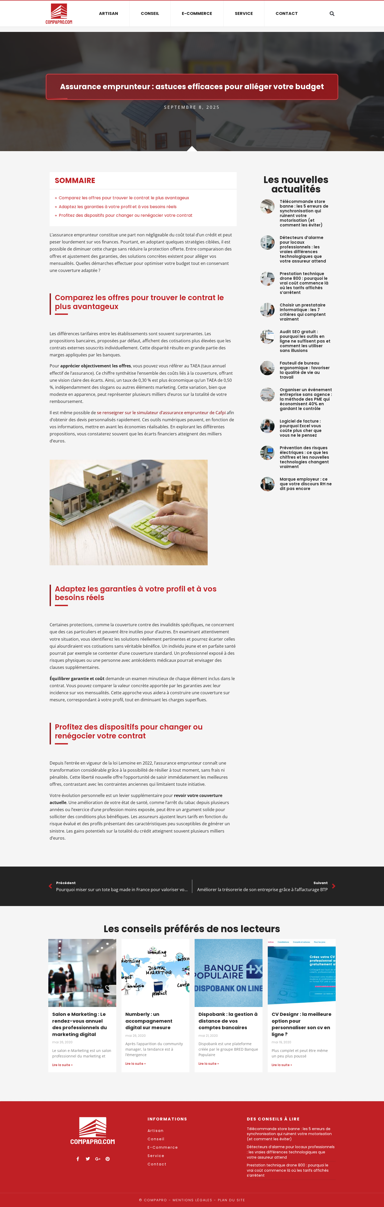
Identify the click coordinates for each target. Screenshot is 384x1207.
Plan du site (231, 1200)
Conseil (150, 13)
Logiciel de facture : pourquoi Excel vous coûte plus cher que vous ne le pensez (301, 428)
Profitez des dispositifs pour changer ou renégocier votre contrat (126, 215)
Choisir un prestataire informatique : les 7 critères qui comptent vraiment (303, 312)
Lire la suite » (62, 1065)
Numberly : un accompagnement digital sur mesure (148, 1021)
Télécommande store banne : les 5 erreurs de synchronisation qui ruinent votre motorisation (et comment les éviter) (304, 213)
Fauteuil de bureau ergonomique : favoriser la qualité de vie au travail (305, 370)
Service (244, 13)
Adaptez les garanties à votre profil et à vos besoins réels (118, 207)
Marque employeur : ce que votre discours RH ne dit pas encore (306, 483)
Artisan (108, 13)
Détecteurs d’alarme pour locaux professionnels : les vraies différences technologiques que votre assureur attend (303, 249)
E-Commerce (197, 13)
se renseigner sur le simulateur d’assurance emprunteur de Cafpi (161, 412)
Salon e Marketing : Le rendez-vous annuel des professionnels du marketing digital (79, 1024)
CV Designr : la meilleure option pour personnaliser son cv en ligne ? (301, 1024)
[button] (332, 13)
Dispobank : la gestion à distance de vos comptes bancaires (228, 1021)
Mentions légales (192, 1200)
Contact (287, 13)
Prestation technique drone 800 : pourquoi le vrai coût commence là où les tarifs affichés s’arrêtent (304, 283)
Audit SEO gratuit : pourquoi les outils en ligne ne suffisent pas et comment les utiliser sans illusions (305, 341)
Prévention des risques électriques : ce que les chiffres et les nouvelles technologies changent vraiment (304, 457)
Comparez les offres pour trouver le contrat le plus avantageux (124, 198)
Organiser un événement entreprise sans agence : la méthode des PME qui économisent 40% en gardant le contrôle (306, 399)
